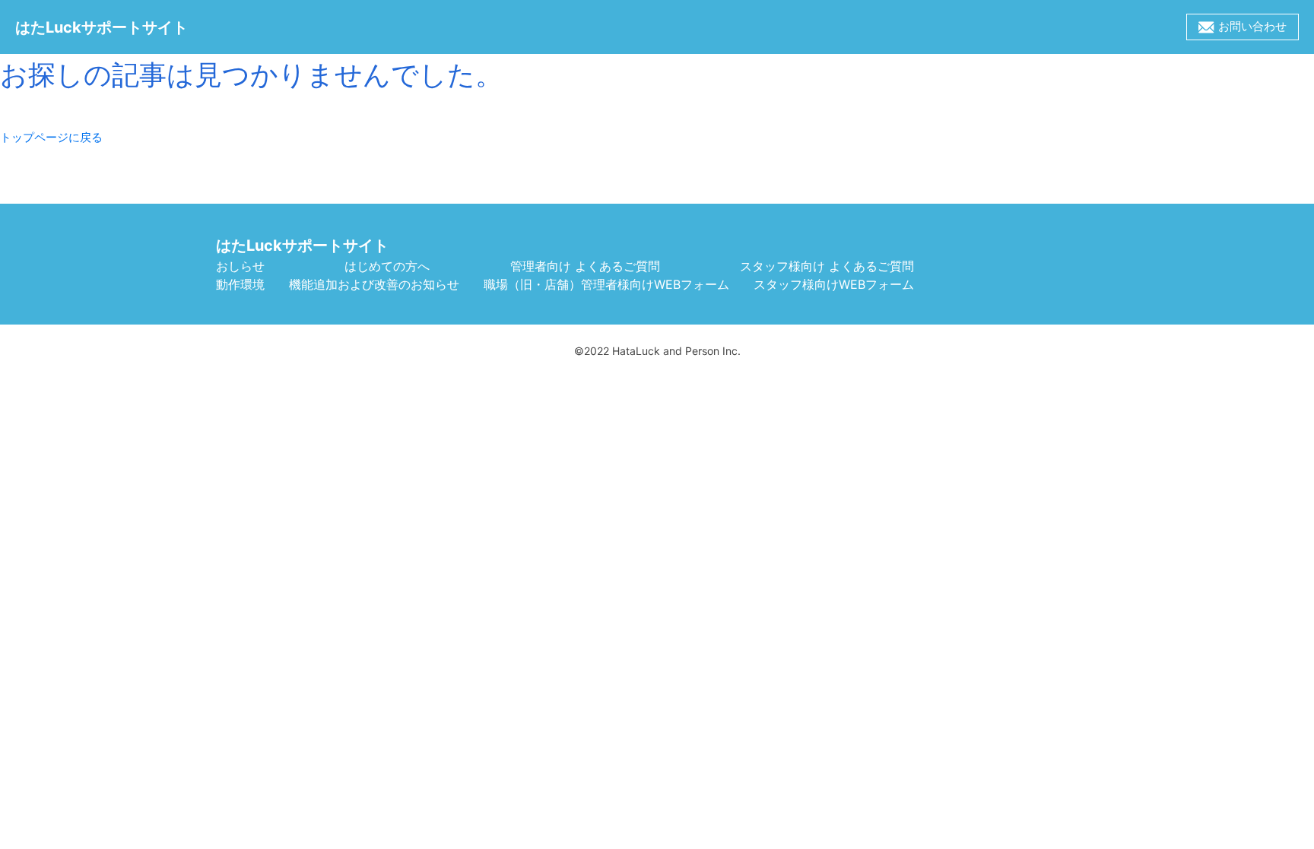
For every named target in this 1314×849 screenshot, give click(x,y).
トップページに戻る (51, 137)
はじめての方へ (387, 266)
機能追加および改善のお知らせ (374, 284)
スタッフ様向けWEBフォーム (834, 284)
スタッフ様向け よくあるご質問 (827, 266)
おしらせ (240, 266)
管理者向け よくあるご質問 (585, 266)
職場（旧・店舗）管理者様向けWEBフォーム (606, 284)
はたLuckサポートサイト (302, 245)
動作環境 (240, 284)
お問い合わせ (1252, 26)
